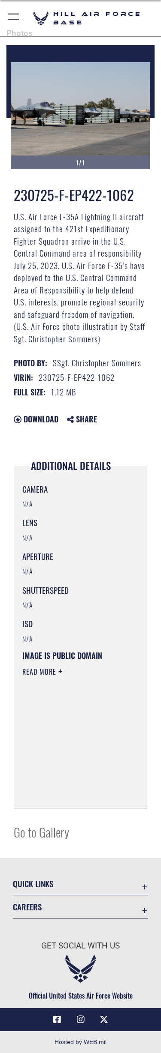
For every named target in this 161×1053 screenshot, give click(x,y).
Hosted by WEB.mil (80, 1041)
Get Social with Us (80, 946)
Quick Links (33, 883)
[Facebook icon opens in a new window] (57, 1019)
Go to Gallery (41, 832)
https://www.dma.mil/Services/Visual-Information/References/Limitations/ (74, 792)
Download (39, 419)
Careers (27, 906)
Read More (40, 672)
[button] (14, 18)
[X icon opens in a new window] (103, 1019)
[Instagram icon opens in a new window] (80, 1019)
